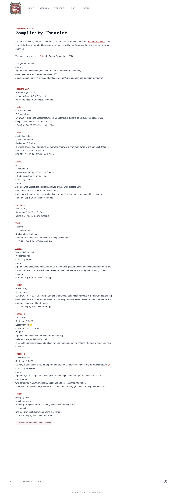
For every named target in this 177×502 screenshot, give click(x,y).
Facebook (20, 205)
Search (85, 8)
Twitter (43, 56)
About (31, 8)
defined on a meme (96, 42)
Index (73, 8)
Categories (59, 8)
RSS (40, 481)
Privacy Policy (26, 481)
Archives (44, 8)
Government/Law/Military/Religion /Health (34, 423)
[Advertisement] (138, 47)
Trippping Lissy (22, 89)
